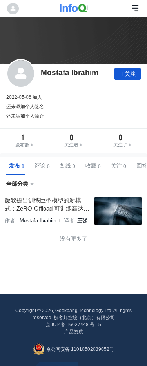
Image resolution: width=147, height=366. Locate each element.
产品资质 (73, 331)
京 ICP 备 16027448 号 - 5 (73, 324)
